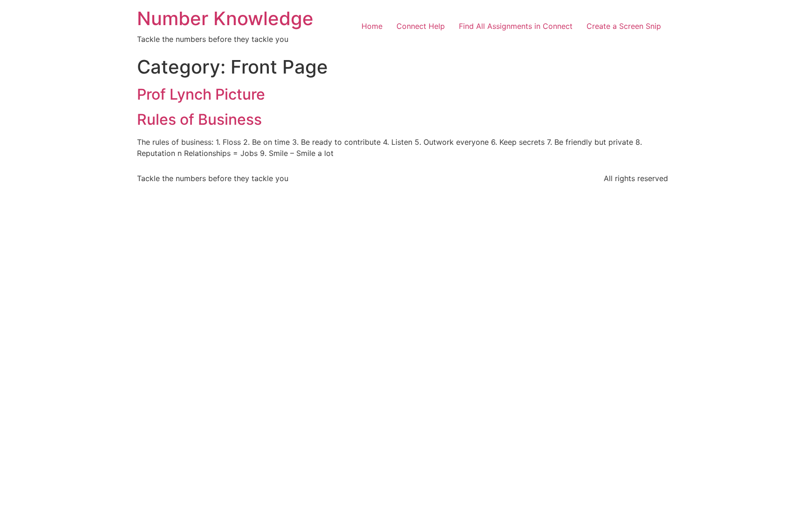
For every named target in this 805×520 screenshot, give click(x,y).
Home (372, 26)
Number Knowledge (225, 18)
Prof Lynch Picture (201, 94)
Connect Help (420, 26)
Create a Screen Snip (624, 26)
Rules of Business (199, 119)
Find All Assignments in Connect (516, 26)
